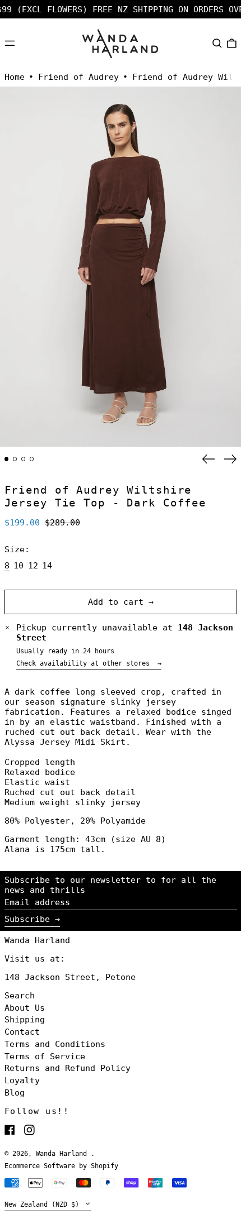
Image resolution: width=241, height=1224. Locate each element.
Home (14, 77)
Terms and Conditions (54, 1044)
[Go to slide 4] (32, 459)
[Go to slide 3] (23, 459)
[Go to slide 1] (6, 459)
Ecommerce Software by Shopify (61, 1166)
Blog (14, 1093)
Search (19, 996)
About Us (24, 1008)
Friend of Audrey (78, 77)
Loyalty (22, 1080)
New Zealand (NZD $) (43, 1204)
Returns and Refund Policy (67, 1068)
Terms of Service (44, 1056)
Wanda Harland (37, 940)
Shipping (24, 1020)
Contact (22, 1032)
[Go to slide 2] (15, 459)
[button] (217, 43)
